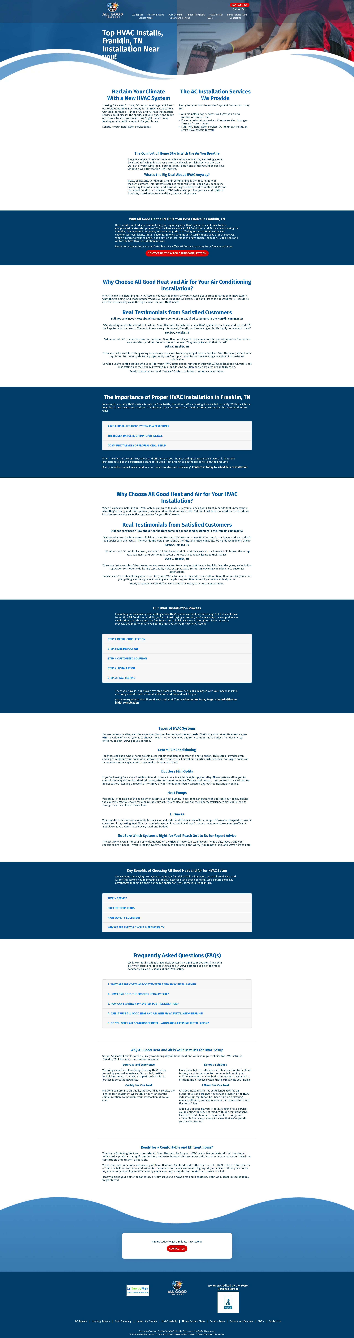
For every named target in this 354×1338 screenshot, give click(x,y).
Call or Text (239, 9)
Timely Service (117, 898)
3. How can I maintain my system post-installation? (143, 1003)
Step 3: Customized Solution (127, 658)
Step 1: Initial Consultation (126, 639)
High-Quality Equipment (124, 917)
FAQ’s (210, 18)
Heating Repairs (156, 14)
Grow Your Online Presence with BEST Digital (176, 1334)
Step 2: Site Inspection (123, 648)
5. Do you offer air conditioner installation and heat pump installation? (158, 1023)
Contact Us (235, 18)
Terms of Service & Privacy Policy (210, 1334)
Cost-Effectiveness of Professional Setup (137, 445)
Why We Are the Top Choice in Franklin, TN (136, 927)
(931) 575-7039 (239, 5)
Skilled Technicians (121, 908)
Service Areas (146, 18)
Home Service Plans (237, 14)
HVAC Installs (216, 14)
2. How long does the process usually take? (138, 994)
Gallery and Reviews (180, 18)
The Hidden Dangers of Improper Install (135, 435)
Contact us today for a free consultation (177, 253)
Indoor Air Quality (196, 14)
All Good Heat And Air (146, 1334)
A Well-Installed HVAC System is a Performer (138, 426)
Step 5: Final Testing (121, 678)
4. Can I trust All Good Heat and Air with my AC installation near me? (155, 1013)
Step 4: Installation (121, 668)
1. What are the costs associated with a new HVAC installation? (152, 984)
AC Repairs (137, 14)
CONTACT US (177, 1248)
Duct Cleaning (175, 14)
